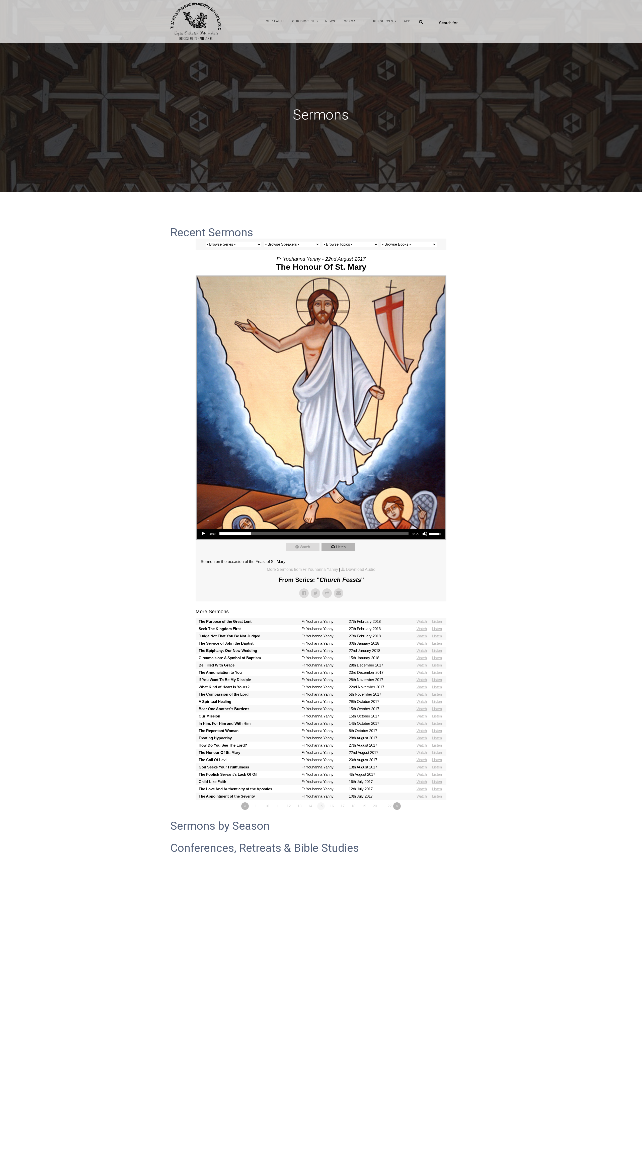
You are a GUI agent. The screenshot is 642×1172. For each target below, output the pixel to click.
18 (353, 806)
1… (258, 806)
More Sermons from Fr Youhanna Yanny (303, 569)
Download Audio (360, 569)
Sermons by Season (220, 825)
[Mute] (424, 533)
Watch (305, 547)
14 (310, 806)
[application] (321, 534)
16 (332, 806)
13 (299, 806)
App (407, 21)
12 (289, 806)
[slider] (314, 533)
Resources (383, 21)
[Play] (203, 533)
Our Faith (275, 21)
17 (343, 806)
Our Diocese (303, 21)
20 (375, 806)
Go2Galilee (354, 21)
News (330, 21)
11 (278, 806)
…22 (387, 806)
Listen (341, 547)
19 (364, 806)
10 (267, 806)
